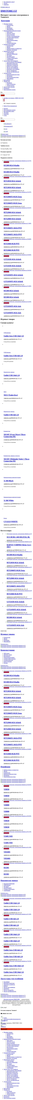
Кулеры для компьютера (13, 36)
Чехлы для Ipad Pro (9, 990)
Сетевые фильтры (11, 43)
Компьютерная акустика (13, 74)
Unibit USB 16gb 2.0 (12, 375)
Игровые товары (8, 634)
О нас (5, 115)
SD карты (9, 55)
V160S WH (8, 836)
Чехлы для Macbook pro (13, 71)
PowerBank (6, 982)
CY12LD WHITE (11, 522)
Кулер (5, 518)
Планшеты (6, 88)
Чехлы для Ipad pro (12, 70)
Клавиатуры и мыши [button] (9, 44)
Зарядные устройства (12, 65)
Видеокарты (10, 39)
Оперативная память (12, 40)
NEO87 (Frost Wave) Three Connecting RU (15, 435)
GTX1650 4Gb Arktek (12, 259)
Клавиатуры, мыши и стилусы (12, 455)
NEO (5, 391)
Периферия (5, 767)
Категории (5, 21)
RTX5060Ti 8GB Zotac (13, 197)
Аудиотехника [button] (7, 73)
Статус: (6, 341)
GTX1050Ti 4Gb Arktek (13, 275)
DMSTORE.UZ (9, 11)
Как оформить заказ (9, 111)
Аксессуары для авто (9, 87)
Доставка (6, 112)
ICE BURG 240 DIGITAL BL (18, 537)
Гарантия (6, 4)
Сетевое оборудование (13, 37)
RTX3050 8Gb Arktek (12, 181)
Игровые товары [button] (8, 24)
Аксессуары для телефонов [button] (11, 61)
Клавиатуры (10, 25)
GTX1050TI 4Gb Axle (12, 306)
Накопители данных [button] (9, 51)
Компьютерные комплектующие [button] (12, 30)
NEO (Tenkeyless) (11, 395)
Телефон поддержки (9, 98)
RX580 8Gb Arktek (11, 291)
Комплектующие (8, 650)
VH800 (6, 805)
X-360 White (9, 500)
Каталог (6, 108)
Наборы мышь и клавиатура (14, 48)
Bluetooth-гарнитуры (12, 63)
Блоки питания (11, 34)
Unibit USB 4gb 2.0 (11, 415)
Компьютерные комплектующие (12, 477)
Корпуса (9, 41)
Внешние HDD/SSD (12, 54)
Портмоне (6, 988)
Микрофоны (10, 29)
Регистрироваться (12, 106)
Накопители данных (9, 372)
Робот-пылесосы (11, 84)
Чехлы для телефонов (12, 67)
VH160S (7, 852)
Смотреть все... (5, 644)
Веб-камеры (7, 80)
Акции (5, 3)
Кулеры (6, 663)
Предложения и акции (9, 89)
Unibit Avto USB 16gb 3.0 (14, 336)
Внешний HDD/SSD (9, 883)
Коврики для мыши (12, 50)
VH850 (6, 789)
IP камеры (9, 82)
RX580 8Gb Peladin (11, 165)
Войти (5, 106)
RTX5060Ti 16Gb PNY (13, 228)
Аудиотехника (7, 1081)
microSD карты (11, 56)
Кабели (6, 986)
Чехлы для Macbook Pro (10, 991)
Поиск (2, 95)
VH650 (6, 821)
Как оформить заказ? (9, 2)
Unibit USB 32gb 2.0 (12, 903)
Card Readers (10, 59)
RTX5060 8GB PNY (11, 244)
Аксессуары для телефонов (12, 979)
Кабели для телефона (12, 66)
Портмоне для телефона (13, 69)
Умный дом (7, 1089)
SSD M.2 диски (11, 33)
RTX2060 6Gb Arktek (12, 212)
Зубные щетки (10, 85)
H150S (6, 868)
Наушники (9, 28)
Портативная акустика (13, 77)
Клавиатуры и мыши (9, 1052)
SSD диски (10, 32)
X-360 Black (8, 481)
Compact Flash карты (12, 58)
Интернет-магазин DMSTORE (12, 999)
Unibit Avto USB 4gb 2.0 (13, 356)
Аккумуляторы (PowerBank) (14, 62)
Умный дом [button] (7, 81)
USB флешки (10, 52)
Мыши (8, 26)
